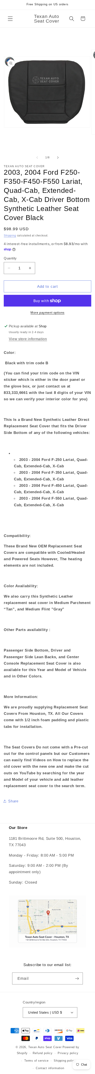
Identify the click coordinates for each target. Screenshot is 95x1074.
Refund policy (42, 1053)
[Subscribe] (77, 978)
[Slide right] (58, 157)
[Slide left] (37, 157)
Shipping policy (65, 1060)
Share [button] (13, 801)
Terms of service (36, 1060)
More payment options (47, 312)
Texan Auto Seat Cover (45, 1047)
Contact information (50, 1068)
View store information (28, 339)
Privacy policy (68, 1053)
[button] (10, 18)
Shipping (10, 235)
